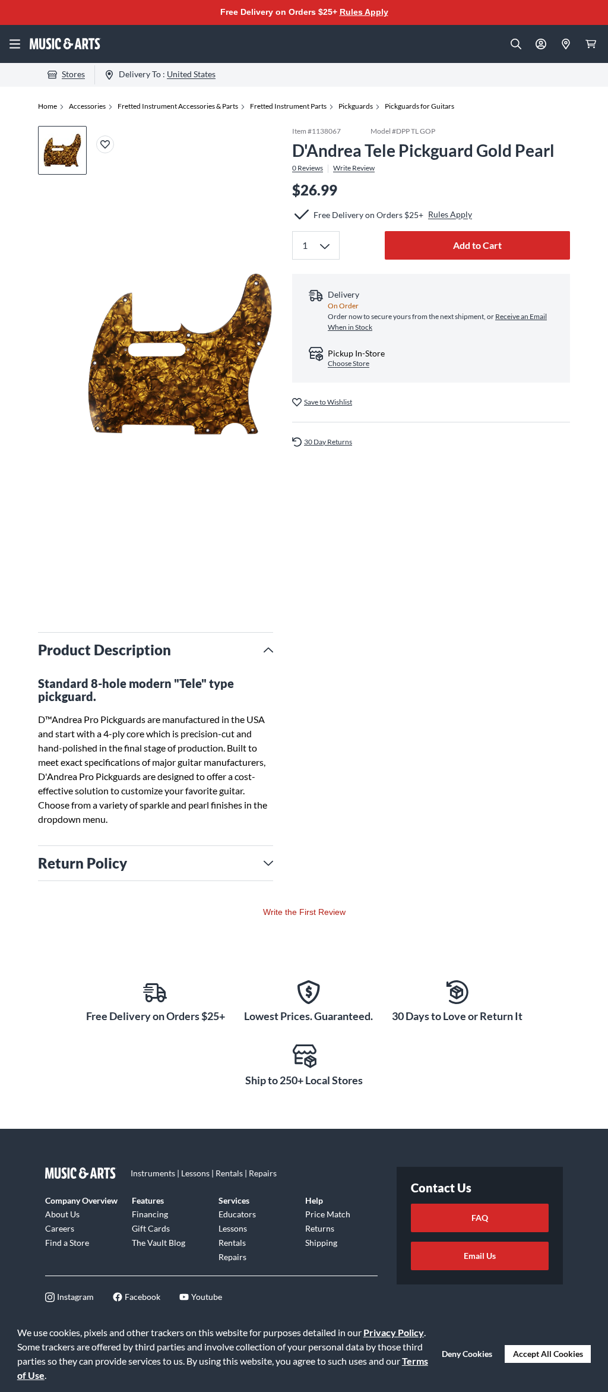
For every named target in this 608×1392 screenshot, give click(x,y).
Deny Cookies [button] (467, 1354)
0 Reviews (307, 168)
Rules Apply (364, 12)
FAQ (479, 1218)
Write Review (354, 168)
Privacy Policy (393, 1332)
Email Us (480, 1256)
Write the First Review (304, 912)
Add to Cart (477, 245)
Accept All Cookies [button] (548, 1354)
